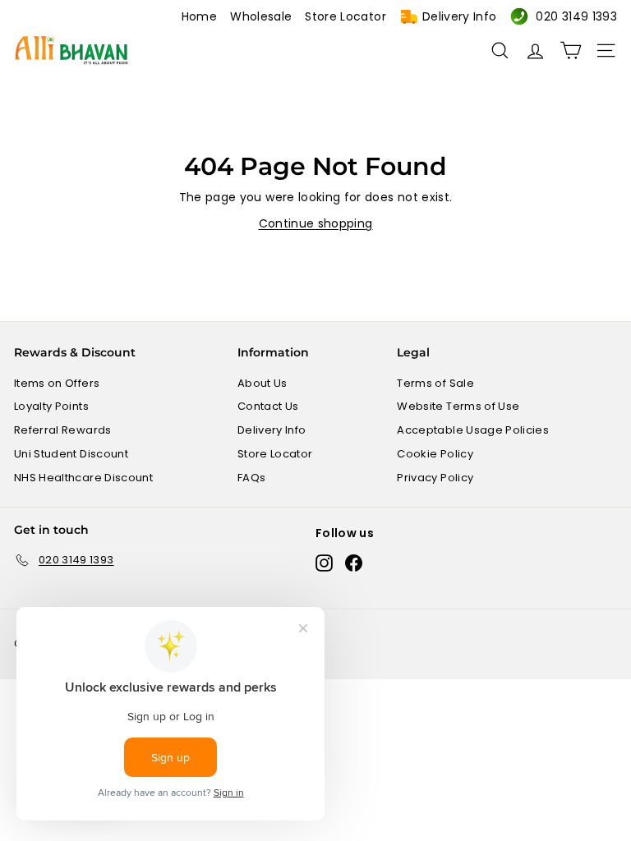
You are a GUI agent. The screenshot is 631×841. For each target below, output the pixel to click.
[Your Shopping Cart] (570, 50)
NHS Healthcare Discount (83, 477)
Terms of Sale (435, 383)
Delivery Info (459, 16)
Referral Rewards (63, 430)
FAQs (251, 477)
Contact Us (268, 406)
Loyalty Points (51, 406)
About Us (262, 383)
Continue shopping (316, 223)
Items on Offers (56, 383)
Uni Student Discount (71, 454)
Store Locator (345, 16)
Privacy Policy (435, 477)
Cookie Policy (435, 454)
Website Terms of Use (458, 406)
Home (199, 16)
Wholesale (261, 16)
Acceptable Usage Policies (473, 430)
